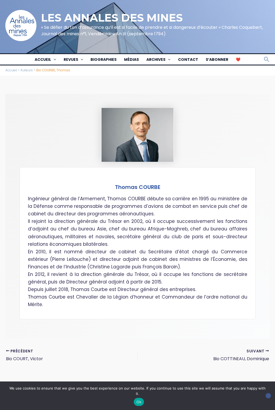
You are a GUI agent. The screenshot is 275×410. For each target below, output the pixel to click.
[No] (268, 395)
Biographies (104, 59)
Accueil (43, 59)
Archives (155, 59)
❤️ (238, 59)
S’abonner (217, 59)
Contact (188, 59)
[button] (53, 59)
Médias (131, 59)
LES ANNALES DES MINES (112, 17)
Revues (71, 59)
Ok (138, 402)
